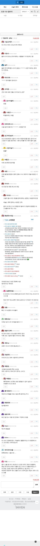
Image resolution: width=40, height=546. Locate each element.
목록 (4, 492)
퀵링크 (24, 499)
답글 (4, 49)
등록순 (10, 38)
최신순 (15, 38)
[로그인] (34, 2)
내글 (5, 15)
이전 (20, 492)
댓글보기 (35, 492)
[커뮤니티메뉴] (2, 2)
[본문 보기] (20, 34)
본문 (12, 492)
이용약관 (8, 501)
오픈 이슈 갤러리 (7, 11)
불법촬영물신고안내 (20, 504)
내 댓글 (20, 15)
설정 (29, 499)
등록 (36, 484)
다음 (27, 492)
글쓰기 (38, 12)
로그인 (11, 499)
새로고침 (36, 38)
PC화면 (17, 499)
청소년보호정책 (30, 501)
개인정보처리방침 (18, 501)
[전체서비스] (37, 2)
